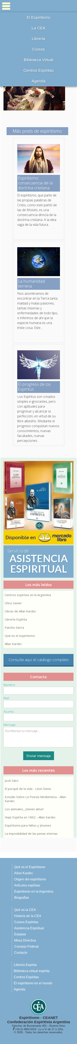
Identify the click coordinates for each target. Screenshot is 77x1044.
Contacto (20, 952)
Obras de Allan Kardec (20, 611)
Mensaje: (9, 725)
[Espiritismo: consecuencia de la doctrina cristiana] (38, 172)
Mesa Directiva (25, 940)
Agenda (39, 81)
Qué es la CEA (25, 910)
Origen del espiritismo (30, 879)
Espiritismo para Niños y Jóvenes (28, 825)
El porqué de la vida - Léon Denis (28, 789)
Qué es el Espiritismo (29, 867)
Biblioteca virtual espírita (31, 971)
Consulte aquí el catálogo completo (39, 659)
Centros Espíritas (38, 70)
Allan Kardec (13, 644)
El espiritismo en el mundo (33, 983)
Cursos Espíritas (26, 922)
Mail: (6, 698)
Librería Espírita (16, 619)
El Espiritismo (39, 17)
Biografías (21, 897)
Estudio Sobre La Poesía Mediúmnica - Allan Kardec (35, 799)
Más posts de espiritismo (37, 131)
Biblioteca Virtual (38, 60)
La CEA (38, 28)
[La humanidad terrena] (38, 275)
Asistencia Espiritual (29, 928)
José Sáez (11, 780)
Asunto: (8, 711)
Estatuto (20, 934)
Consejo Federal (26, 946)
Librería (38, 38)
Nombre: (9, 685)
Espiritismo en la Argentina (33, 891)
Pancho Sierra (14, 627)
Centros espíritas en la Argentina (28, 595)
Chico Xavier (13, 603)
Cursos (38, 49)
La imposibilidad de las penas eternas (31, 833)
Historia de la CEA (27, 916)
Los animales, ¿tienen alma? (24, 809)
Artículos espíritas (27, 885)
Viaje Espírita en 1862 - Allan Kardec (30, 817)
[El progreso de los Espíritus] (38, 378)
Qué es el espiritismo (20, 636)
